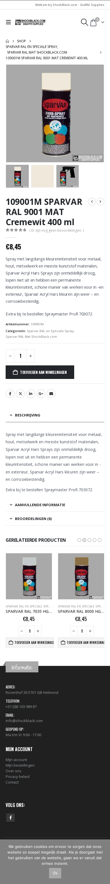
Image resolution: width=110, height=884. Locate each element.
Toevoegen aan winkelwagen (43, 372)
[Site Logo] (30, 22)
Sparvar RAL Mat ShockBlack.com (31, 336)
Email (51, 393)
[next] (100, 202)
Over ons (13, 770)
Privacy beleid (18, 776)
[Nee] (103, 862)
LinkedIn (30, 393)
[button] (10, 22)
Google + (40, 393)
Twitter (20, 393)
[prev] (92, 202)
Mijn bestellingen (20, 765)
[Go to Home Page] (7, 41)
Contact (12, 782)
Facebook (10, 393)
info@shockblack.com (24, 720)
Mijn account (16, 759)
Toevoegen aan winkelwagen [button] (34, 642)
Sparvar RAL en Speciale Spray (50, 331)
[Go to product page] (29, 576)
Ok (55, 873)
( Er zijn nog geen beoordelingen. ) (56, 230)
